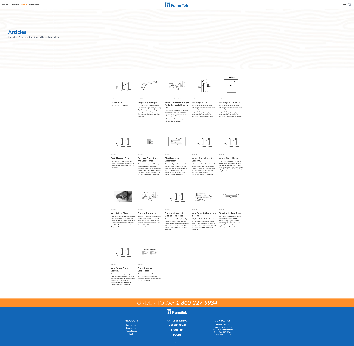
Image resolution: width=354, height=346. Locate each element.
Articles (24, 5)
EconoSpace (131, 328)
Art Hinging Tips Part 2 (229, 102)
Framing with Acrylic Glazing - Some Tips (174, 214)
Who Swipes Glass (119, 213)
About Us (16, 5)
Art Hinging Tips (199, 102)
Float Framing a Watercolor (172, 159)
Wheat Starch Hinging (229, 158)
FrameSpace (131, 325)
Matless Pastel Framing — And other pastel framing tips (177, 105)
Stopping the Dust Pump (230, 213)
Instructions (34, 5)
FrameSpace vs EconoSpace (145, 269)
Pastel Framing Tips (120, 158)
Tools (131, 334)
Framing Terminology (148, 213)
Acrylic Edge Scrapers (148, 102)
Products (5, 5)
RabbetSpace (131, 331)
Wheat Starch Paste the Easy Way (203, 159)
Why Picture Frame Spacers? (120, 269)
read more (125, 105)
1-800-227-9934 (224, 332)
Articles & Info (177, 320)
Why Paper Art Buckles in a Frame (204, 214)
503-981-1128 (224, 334)
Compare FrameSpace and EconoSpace (148, 159)
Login (344, 4)
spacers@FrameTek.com (223, 329)
